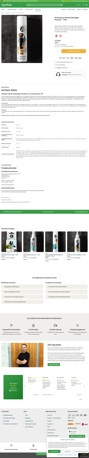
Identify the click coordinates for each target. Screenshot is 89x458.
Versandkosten (63, 44)
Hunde (12, 202)
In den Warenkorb (73, 51)
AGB (48, 427)
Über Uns (49, 415)
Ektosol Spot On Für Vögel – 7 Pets (9, 254)
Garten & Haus (29, 9)
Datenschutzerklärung (68, 454)
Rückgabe (85, 9)
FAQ (26, 415)
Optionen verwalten (81, 451)
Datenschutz (50, 432)
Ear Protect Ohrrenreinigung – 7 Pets (76, 254)
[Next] (87, 249)
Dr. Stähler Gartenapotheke (10, 424)
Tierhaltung (6, 421)
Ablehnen (67, 451)
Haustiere (37, 9)
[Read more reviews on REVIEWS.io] (13, 391)
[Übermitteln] (61, 5)
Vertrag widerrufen (77, 436)
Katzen (13, 12)
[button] (78, 4)
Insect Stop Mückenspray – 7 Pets (31, 254)
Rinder (3, 9)
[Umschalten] (3, 287)
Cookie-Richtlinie (60, 454)
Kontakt (79, 9)
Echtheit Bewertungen (53, 435)
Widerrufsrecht (51, 429)
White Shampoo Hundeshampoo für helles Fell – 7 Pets (54, 255)
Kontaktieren (64, 74)
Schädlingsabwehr (8, 415)
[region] (54, 386)
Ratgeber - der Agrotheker (54, 418)
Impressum (75, 454)
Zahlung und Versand (30, 424)
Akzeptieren (54, 451)
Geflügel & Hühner (12, 9)
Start (2, 12)
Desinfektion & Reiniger (9, 418)
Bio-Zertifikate (29, 427)
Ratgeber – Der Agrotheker (68, 9)
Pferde (21, 9)
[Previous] (1, 249)
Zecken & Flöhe (20, 12)
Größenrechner (29, 421)
